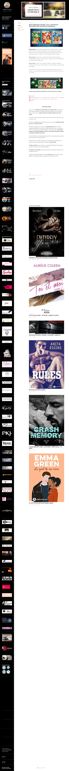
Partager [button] (19, 22)
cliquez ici (41, 99)
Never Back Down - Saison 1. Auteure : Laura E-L (45, 335)
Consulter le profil (7, 11)
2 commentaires (34, 317)
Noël (18, 28)
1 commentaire (34, 391)
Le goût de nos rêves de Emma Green (41, 503)
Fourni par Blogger (42, 767)
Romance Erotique (21, 29)
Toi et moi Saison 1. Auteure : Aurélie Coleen (43, 315)
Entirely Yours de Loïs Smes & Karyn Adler (43, 258)
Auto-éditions (20, 27)
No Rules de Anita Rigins (37, 390)
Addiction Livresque (7, 9)
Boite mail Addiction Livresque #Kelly (6, 19)
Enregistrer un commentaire (35, 259)
